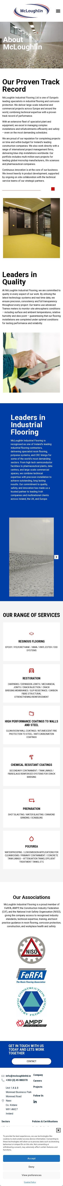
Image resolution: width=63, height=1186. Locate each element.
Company (38, 1075)
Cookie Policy (30, 1182)
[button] (58, 1130)
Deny (31, 1166)
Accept (32, 1158)
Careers (37, 1080)
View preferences (31, 1175)
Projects (37, 1086)
